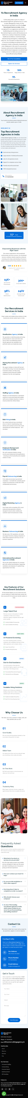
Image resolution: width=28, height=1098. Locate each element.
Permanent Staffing (6, 1064)
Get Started (19, 3)
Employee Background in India (11, 449)
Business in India (13, 531)
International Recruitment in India (12, 559)
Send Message (14, 1020)
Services (4, 1053)
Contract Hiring (5, 1066)
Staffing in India (11, 393)
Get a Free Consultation (14, 59)
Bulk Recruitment (6, 1071)
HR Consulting (5, 1074)
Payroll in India (12, 476)
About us (4, 1051)
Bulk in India (9, 419)
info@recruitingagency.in (14, 966)
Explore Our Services (14, 63)
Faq (3, 1056)
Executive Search (6, 1069)
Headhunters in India (13, 334)
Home (3, 1048)
